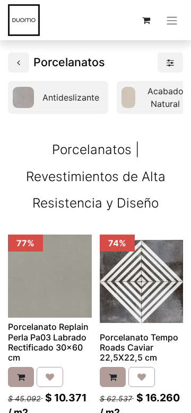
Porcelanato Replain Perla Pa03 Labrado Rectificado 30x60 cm (48, 342)
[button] (21, 377)
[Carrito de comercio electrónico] (146, 20)
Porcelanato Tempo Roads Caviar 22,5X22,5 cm (139, 347)
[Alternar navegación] (172, 20)
